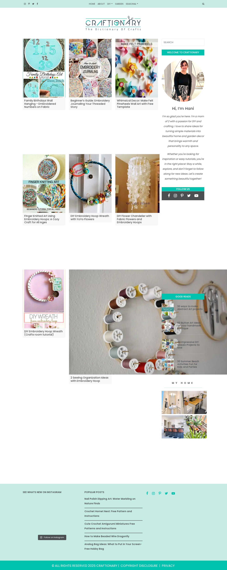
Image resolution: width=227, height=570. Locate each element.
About (101, 3)
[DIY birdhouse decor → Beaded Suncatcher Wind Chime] (32, 515)
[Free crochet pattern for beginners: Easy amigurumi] (52, 515)
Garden (119, 3)
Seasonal (131, 3)
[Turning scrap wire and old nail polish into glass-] (52, 503)
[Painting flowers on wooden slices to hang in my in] (32, 527)
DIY (109, 3)
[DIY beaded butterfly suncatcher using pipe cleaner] (71, 503)
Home (92, 3)
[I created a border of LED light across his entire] (52, 527)
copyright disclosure (139, 566)
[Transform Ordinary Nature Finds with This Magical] (32, 503)
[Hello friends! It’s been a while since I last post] (71, 527)
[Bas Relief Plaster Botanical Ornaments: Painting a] (71, 515)
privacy (168, 566)
